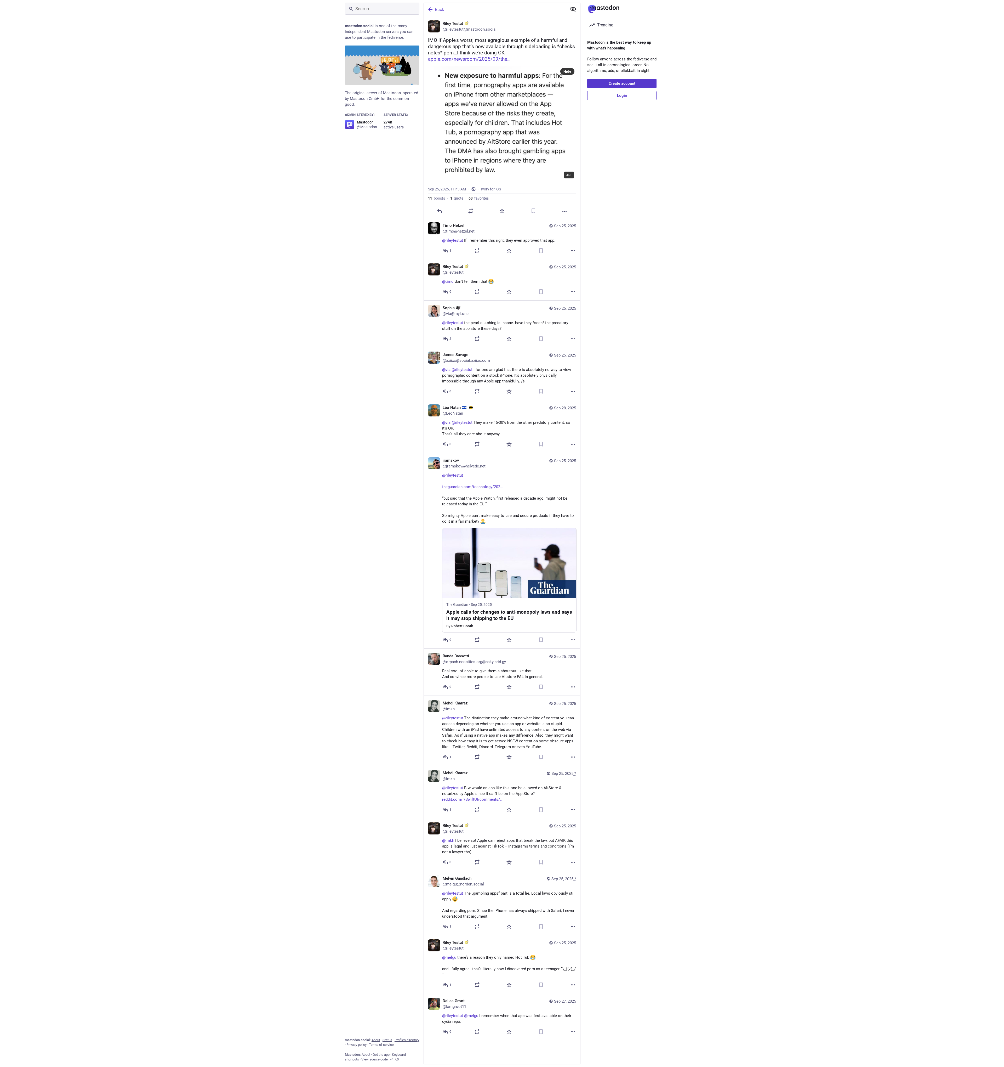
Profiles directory (407, 1040)
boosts (436, 198)
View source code (374, 1059)
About (376, 1040)
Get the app (381, 1055)
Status (387, 1040)
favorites (479, 198)
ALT (569, 175)
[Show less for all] (573, 9)
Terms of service (381, 1045)
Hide (567, 71)
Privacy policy (356, 1045)
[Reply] (439, 211)
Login (622, 95)
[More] (564, 211)
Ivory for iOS (491, 189)
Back (439, 9)
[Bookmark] (533, 211)
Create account (622, 83)
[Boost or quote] (470, 211)
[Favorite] (502, 211)
